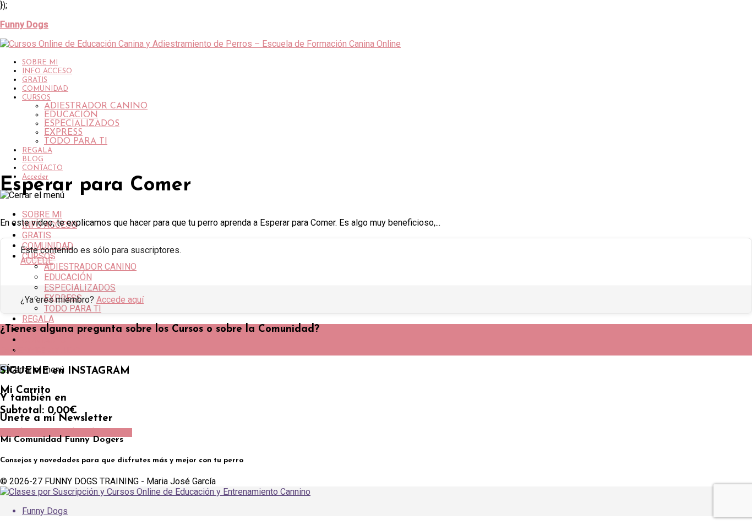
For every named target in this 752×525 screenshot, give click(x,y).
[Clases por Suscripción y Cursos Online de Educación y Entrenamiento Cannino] (155, 491)
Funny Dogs (45, 511)
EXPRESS (63, 132)
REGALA (37, 150)
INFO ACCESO (47, 71)
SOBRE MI (40, 62)
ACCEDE (36, 260)
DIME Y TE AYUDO (40, 351)
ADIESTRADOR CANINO (96, 106)
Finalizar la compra (93, 432)
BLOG (32, 159)
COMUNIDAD (45, 88)
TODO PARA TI (75, 141)
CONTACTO (42, 168)
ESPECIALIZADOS (81, 123)
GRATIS (34, 80)
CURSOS (36, 97)
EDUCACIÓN (71, 115)
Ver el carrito (27, 432)
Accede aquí (120, 299)
